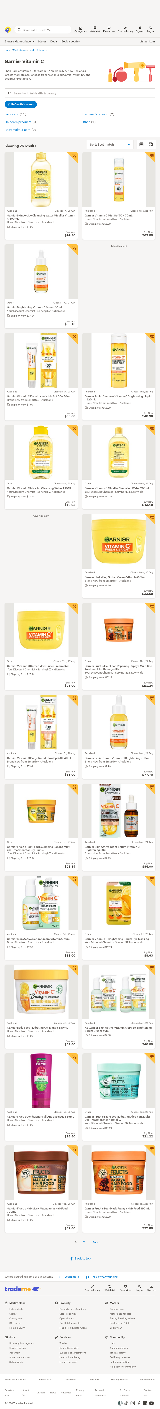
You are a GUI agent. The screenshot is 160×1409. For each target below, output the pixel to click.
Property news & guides (73, 1309)
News (53, 1392)
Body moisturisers (18, 130)
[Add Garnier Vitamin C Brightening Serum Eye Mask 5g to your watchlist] (149, 881)
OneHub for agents (70, 1323)
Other (86, 122)
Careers (41, 1392)
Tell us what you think (104, 1277)
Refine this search (22, 104)
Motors (114, 1303)
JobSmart (14, 1352)
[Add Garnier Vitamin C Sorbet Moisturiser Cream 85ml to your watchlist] (72, 608)
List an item (147, 41)
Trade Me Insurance (15, 1379)
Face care (12, 114)
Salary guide (16, 1362)
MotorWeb (70, 1379)
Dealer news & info (120, 1323)
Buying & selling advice (122, 1318)
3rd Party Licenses (120, 1357)
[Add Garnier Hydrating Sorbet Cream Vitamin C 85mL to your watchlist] (149, 519)
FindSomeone (147, 1379)
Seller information (120, 1362)
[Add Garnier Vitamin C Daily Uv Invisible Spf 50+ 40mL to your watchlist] (72, 338)
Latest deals (16, 1309)
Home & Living (17, 1327)
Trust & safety (117, 1352)
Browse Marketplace (18, 41)
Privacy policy (80, 1393)
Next (96, 1242)
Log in (150, 31)
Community (117, 1337)
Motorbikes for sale (120, 1313)
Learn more (72, 1276)
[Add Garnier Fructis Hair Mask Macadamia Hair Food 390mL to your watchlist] (72, 1150)
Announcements (119, 1348)
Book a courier (70, 41)
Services (65, 1337)
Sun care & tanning (95, 114)
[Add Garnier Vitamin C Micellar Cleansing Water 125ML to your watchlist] (72, 430)
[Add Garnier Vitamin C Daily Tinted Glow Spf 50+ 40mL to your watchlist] (72, 700)
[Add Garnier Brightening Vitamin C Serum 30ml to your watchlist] (72, 249)
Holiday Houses (119, 1379)
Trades (63, 1343)
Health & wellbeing (70, 1357)
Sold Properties (68, 1313)
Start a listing (92, 1290)
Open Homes (67, 1318)
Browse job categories (21, 1343)
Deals (54, 41)
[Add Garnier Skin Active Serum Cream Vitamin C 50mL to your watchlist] (72, 881)
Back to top (82, 1258)
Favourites (125, 1290)
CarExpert (93, 1379)
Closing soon (16, 1318)
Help (112, 1343)
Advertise (66, 1392)
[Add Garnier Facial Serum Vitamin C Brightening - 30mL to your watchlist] (149, 700)
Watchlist (110, 1290)
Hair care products (18, 122)
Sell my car (116, 1327)
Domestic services (69, 1348)
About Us (25, 1393)
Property (65, 1303)
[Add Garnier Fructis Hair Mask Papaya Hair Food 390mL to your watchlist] (149, 1150)
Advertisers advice (19, 1357)
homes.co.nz (45, 1379)
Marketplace (17, 1303)
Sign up (140, 31)
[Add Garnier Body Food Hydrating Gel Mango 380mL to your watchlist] (72, 970)
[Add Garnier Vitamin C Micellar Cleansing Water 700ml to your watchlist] (149, 430)
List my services (68, 1362)
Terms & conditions (100, 1393)
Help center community (123, 1366)
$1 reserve (15, 1323)
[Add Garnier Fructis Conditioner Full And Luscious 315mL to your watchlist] (72, 1058)
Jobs (12, 1337)
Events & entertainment (73, 1352)
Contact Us (148, 1393)
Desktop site (9, 1393)
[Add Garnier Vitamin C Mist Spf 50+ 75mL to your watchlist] (149, 157)
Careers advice (17, 1348)
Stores (42, 41)
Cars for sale (117, 1309)
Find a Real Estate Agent (73, 1327)
